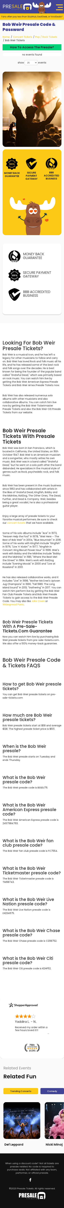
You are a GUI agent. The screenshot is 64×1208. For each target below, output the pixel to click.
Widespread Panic (13, 604)
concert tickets (16, 523)
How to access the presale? (32, 47)
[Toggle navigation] (59, 7)
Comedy (52, 1091)
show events (32, 62)
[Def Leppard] (21, 1120)
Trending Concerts (20, 1091)
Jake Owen (38, 601)
